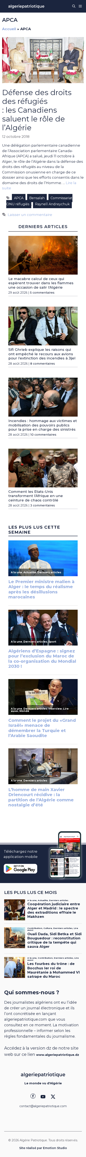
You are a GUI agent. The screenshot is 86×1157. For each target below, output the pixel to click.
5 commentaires (42, 292)
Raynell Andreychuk (52, 204)
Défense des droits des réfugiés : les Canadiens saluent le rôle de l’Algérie (37, 110)
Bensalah (37, 198)
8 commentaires (42, 363)
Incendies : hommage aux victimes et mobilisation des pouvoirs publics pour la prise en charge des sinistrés (42, 425)
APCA (18, 198)
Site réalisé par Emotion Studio (43, 1148)
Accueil (9, 29)
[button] (74, 6)
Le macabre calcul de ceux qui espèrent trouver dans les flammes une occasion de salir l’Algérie (40, 283)
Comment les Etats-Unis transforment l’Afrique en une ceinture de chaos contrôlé (35, 495)
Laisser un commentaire (30, 215)
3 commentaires (42, 505)
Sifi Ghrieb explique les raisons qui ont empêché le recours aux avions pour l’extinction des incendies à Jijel (41, 353)
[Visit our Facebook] (33, 1097)
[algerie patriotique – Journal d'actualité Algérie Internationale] (26, 6)
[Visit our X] (53, 1097)
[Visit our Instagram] (43, 1097)
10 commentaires (43, 434)
